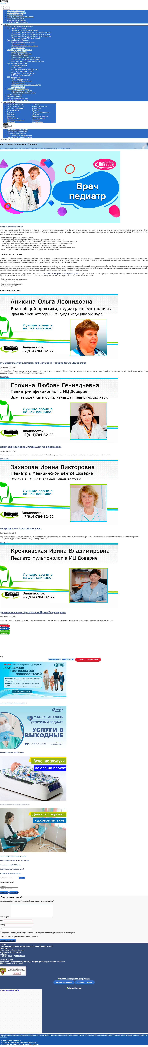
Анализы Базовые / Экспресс (17, 40)
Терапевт (35, 114)
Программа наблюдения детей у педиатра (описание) (31, 32)
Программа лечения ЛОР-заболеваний (25, 38)
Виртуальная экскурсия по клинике (20, 17)
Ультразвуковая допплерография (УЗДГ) (26, 85)
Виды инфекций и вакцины (21, 54)
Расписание (7, 126)
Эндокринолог (37, 122)
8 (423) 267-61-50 (68, 659)
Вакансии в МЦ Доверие (16, 20)
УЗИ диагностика (13, 77)
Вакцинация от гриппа (19, 55)
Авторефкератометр (19, 65)
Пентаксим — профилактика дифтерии (26, 59)
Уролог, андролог (39, 118)
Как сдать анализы (18, 48)
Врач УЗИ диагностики (15, 106)
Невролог (36, 104)
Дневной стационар (14, 96)
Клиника (6, 9)
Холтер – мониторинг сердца (22, 71)
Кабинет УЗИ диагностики (21, 81)
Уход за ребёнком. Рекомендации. (19, 135)
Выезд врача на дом (14, 94)
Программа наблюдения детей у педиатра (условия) (30, 34)
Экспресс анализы (18, 44)
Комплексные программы (17, 28)
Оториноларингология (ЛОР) (18, 89)
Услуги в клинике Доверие (17, 131)
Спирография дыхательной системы (24, 69)
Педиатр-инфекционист (41, 112)
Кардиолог (11, 122)
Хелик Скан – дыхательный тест (23, 73)
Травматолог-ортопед (40, 116)
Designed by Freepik (119, 1035)
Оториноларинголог (39, 106)
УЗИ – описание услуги (20, 79)
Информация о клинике (16, 11)
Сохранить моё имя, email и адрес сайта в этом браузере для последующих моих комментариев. (38, 933)
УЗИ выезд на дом (18, 83)
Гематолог (11, 112)
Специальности (9, 102)
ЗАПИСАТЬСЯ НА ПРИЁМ (88, 659)
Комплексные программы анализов (24, 30)
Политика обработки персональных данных (20, 1042)
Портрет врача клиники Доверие (19, 137)
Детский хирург (13, 118)
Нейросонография (18, 87)
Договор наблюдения (64, 982)
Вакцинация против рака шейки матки (25, 57)
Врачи (5, 124)
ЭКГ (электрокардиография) (21, 75)
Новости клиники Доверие (17, 129)
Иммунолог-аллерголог (15, 120)
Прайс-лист (7, 139)
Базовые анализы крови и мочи (23, 42)
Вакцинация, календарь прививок (19, 50)
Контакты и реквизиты (15, 18)
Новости (6, 128)
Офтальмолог (37, 108)
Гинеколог (11, 116)
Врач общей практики (15, 104)
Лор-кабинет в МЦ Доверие (21, 91)
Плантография (16, 67)
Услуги (5, 24)
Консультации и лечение (16, 133)
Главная (6, 7)
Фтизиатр (35, 120)
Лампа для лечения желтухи (17, 98)
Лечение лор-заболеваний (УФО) (23, 92)
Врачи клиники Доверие (16, 13)
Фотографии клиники (15, 15)
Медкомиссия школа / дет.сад (17, 100)
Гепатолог (11, 114)
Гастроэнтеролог (13, 110)
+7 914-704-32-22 (54, 659)
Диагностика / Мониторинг (17, 63)
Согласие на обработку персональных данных (21, 1044)
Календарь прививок (19, 52)
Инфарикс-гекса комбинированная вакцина (27, 61)
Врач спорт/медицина (15, 108)
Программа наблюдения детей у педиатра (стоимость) (31, 36)
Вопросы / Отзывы (84, 982)
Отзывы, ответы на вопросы (17, 22)
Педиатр (35, 110)
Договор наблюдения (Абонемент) (20, 26)
